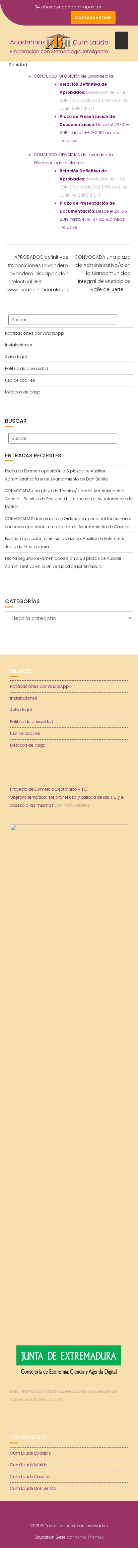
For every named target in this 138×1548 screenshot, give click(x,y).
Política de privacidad (26, 368)
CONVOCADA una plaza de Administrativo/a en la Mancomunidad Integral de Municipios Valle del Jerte (102, 273)
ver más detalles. (73, 1288)
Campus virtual (93, 17)
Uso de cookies (20, 380)
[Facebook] (27, 17)
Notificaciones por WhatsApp (34, 333)
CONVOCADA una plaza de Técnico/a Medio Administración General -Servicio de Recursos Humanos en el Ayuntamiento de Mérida (68, 499)
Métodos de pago (23, 392)
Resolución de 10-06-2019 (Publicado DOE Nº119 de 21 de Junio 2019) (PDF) (94, 100)
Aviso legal (16, 357)
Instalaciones (18, 345)
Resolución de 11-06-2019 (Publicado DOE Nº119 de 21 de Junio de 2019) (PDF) (94, 187)
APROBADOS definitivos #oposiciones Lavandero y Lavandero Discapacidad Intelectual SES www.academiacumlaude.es (41, 273)
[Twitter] (39, 17)
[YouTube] (52, 17)
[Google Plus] (64, 17)
